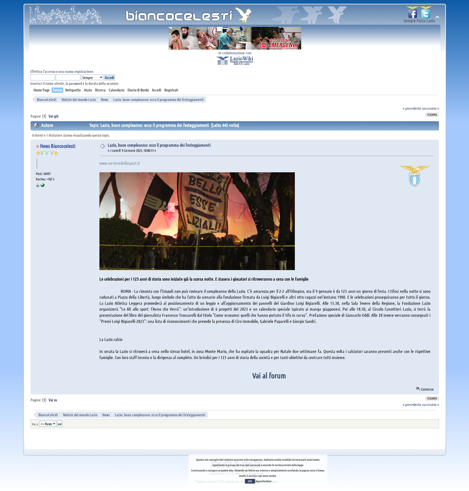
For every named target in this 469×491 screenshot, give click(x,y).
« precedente (412, 108)
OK (250, 481)
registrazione (83, 71)
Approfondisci (263, 481)
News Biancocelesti (57, 146)
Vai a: (35, 424)
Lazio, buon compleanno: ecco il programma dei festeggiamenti (159, 145)
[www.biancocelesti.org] (42, 185)
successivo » (430, 108)
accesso (50, 71)
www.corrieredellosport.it (119, 163)
